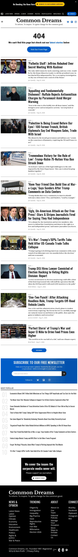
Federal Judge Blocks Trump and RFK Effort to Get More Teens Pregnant (33, 438)
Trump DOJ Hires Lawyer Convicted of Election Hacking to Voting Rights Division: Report (50, 272)
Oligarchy (34, 507)
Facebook (72, 510)
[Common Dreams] (2, 14)
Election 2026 (35, 532)
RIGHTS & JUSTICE (47, 14)
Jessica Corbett (33, 318)
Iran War (33, 526)
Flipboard (72, 513)
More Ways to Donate (54, 530)
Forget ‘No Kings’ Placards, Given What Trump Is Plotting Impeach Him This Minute (36, 444)
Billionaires (34, 529)
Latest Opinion (12, 515)
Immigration (35, 510)
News (29, 60)
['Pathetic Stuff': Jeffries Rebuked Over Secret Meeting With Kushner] (13, 66)
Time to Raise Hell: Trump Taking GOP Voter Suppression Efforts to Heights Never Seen (38, 412)
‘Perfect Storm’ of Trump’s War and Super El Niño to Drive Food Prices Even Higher (51, 332)
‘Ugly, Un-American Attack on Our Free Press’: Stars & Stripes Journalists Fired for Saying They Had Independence (51, 214)
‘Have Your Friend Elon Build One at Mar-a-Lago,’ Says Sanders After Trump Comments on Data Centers (52, 188)
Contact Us (54, 536)
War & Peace (14, 540)
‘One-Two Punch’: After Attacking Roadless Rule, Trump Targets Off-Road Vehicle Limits (51, 301)
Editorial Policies (54, 516)
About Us (55, 507)
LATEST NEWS (9, 14)
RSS (70, 518)
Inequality (34, 513)
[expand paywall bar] (75, 1)
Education (13, 524)
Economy (13, 521)
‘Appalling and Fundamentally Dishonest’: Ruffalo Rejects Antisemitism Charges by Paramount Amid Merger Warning (52, 96)
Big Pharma (35, 516)
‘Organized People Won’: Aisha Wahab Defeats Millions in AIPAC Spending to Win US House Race (40, 425)
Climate (12, 519)
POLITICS (37, 14)
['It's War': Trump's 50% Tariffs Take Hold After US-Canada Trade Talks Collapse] (13, 242)
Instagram (73, 516)
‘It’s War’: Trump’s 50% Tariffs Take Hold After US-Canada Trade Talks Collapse (50, 243)
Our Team (53, 511)
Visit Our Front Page (39, 49)
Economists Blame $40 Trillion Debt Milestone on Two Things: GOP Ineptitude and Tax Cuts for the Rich (43, 393)
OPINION (17, 14)
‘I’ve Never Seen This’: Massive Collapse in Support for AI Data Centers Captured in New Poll (39, 400)
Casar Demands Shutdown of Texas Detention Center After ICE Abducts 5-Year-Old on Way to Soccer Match (42, 407)
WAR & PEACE (57, 14)
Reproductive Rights (35, 522)
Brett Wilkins (32, 287)
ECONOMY (30, 14)
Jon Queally (31, 80)
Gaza (32, 518)
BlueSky (71, 507)
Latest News (14, 511)
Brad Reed (31, 342)
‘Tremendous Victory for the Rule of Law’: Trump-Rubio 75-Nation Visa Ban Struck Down (51, 159)
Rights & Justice (12, 536)
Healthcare (13, 530)
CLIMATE (23, 14)
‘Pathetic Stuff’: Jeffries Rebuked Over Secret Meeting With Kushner (51, 65)
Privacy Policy (33, 551)
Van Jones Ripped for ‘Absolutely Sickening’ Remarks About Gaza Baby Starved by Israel (38, 419)
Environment (14, 527)
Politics (12, 532)
